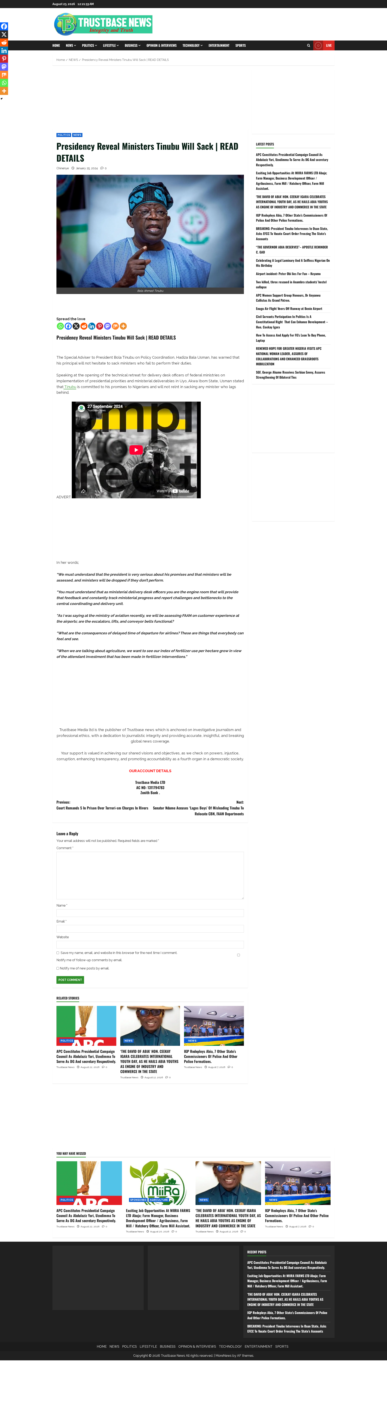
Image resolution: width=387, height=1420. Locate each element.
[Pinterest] (99, 326)
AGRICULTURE (159, 1200)
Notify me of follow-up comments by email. (89, 960)
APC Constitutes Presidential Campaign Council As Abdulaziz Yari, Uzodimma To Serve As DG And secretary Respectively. (86, 1056)
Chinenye (62, 168)
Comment (64, 848)
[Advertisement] (150, 99)
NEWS (69, 45)
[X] (76, 326)
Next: (198, 807)
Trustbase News (65, 1067)
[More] (123, 326)
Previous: (102, 804)
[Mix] (115, 326)
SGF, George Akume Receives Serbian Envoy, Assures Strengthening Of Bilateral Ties (290, 375)
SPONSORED (138, 1200)
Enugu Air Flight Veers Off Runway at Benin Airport (289, 308)
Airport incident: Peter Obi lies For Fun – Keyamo (288, 273)
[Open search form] (308, 46)
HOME (56, 45)
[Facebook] (68, 326)
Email (61, 921)
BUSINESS (131, 45)
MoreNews (223, 1356)
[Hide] (1, 98)
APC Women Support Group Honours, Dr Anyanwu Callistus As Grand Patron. (288, 298)
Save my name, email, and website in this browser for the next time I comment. (119, 953)
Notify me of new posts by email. (84, 968)
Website (62, 937)
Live (329, 45)
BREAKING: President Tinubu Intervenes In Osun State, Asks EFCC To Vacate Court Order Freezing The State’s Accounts (292, 233)
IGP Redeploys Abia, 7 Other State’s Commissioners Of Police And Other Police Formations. (210, 1056)
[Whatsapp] (60, 326)
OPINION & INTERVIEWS (162, 45)
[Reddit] (83, 326)
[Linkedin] (91, 326)
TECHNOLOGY (191, 45)
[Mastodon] (107, 326)
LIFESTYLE (109, 45)
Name (61, 905)
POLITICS (88, 45)
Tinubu (69, 387)
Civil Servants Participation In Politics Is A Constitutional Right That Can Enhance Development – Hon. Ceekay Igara (292, 321)
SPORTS (240, 45)
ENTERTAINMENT (219, 45)
